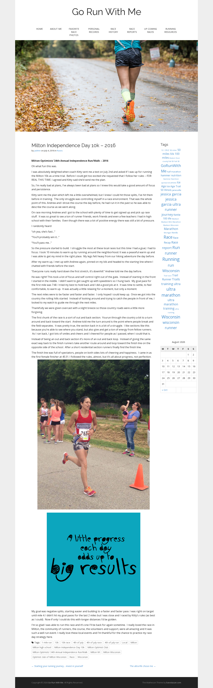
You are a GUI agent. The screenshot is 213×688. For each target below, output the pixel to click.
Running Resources (170, 30)
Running (171, 259)
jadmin (37, 150)
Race (72, 657)
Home (39, 28)
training (167, 284)
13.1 (163, 150)
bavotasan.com (173, 682)
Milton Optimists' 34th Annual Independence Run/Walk (60, 652)
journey (167, 214)
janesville (176, 190)
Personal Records (94, 30)
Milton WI (95, 652)
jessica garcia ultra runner (171, 204)
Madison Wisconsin (171, 225)
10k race (66, 642)
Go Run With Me (106, 11)
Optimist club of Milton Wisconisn (49, 657)
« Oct (164, 389)
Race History (113, 30)
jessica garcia (171, 194)
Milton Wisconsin (111, 652)
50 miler (173, 150)
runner (171, 253)
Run (176, 247)
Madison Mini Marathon (171, 222)
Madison (175, 219)
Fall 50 (176, 161)
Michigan (167, 233)
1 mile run (47, 642)
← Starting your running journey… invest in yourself (57, 666)
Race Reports (132, 30)
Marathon (171, 229)
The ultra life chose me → (143, 666)
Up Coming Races (150, 30)
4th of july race (94, 642)
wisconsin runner (171, 325)
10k (56, 642)
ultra (177, 284)
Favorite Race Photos (74, 32)
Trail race (168, 276)
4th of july (78, 642)
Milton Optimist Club (97, 647)
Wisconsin (83, 657)
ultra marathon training (170, 304)
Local (124, 642)
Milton (134, 642)
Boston (172, 158)
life (169, 218)
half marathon (174, 171)
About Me (56, 28)
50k (172, 154)
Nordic (175, 232)
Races (60, 150)
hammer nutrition (171, 175)
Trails (176, 279)
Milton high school (42, 647)
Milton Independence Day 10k (69, 647)
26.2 (167, 150)
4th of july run (112, 642)
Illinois (168, 190)
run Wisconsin (171, 268)
